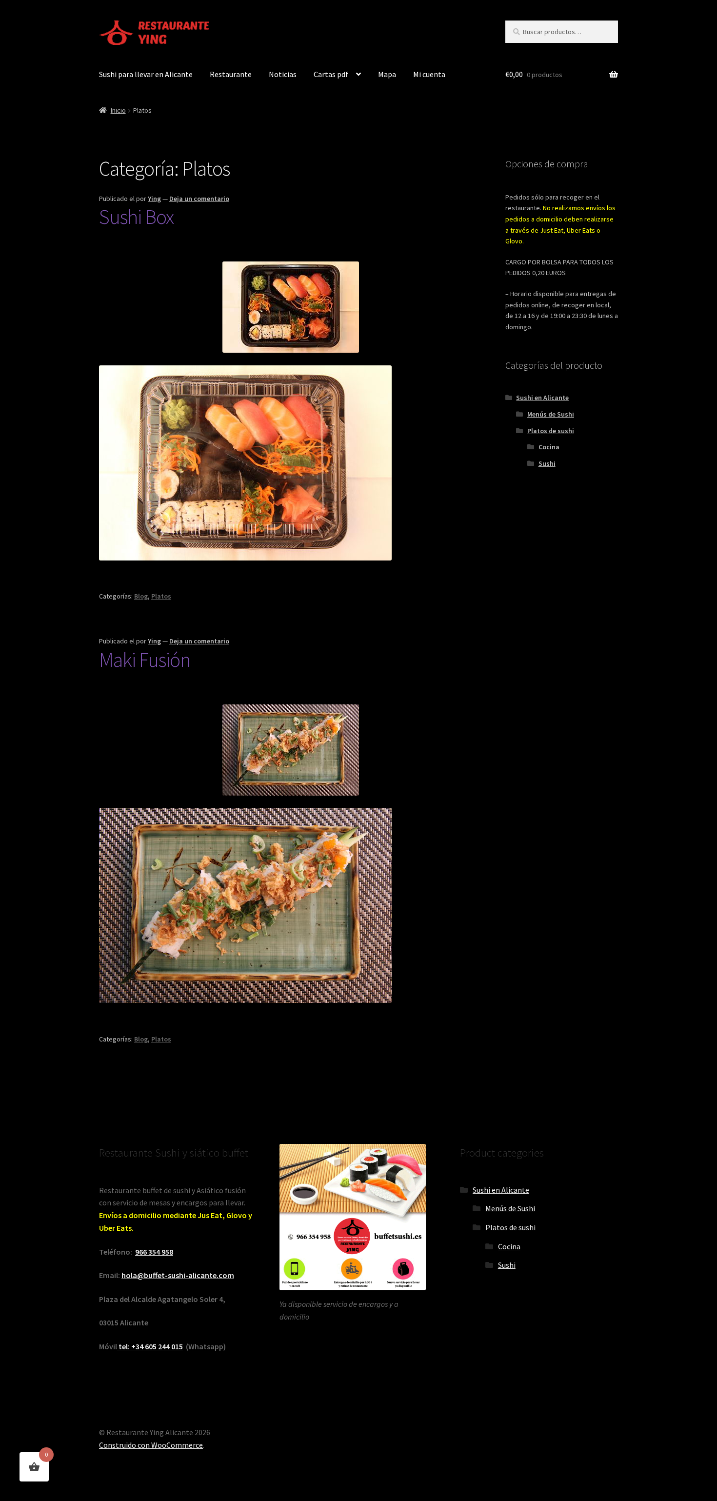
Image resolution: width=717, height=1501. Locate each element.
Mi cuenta (429, 74)
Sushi (547, 463)
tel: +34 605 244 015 (150, 1346)
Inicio (118, 110)
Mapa (387, 74)
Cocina (548, 446)
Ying (154, 198)
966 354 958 (154, 1252)
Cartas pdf (331, 74)
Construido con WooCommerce (151, 1445)
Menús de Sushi (550, 414)
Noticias (283, 74)
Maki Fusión (144, 659)
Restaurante (231, 74)
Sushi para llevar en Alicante (146, 74)
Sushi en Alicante (542, 397)
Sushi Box (136, 216)
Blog (141, 596)
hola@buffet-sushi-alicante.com (177, 1275)
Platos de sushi (550, 430)
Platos (161, 596)
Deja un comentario (199, 198)
